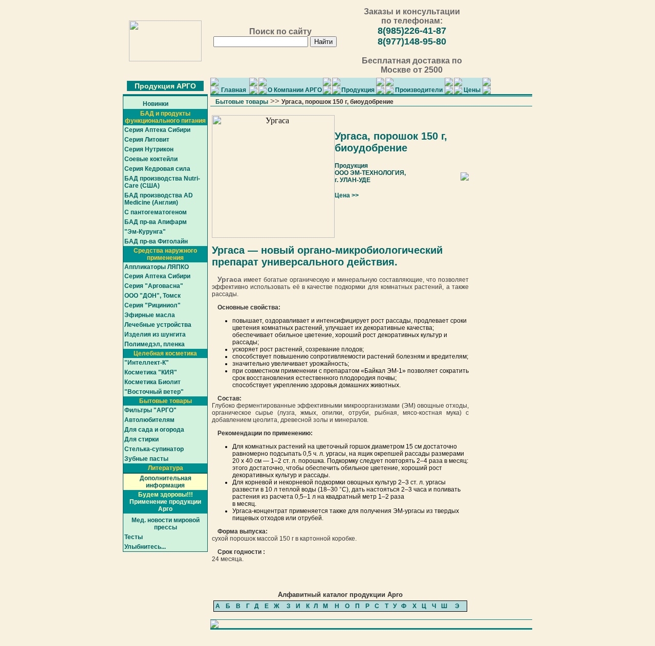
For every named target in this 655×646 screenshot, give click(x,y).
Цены (472, 90)
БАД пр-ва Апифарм (155, 222)
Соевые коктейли (151, 159)
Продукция (358, 90)
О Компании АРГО (295, 90)
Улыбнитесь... (145, 546)
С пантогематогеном (155, 212)
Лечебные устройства (157, 324)
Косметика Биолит (152, 382)
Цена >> (347, 195)
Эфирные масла (149, 315)
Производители (419, 90)
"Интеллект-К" (146, 362)
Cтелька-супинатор (154, 449)
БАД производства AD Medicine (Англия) (158, 199)
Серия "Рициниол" (152, 305)
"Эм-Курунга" (145, 231)
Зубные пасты (146, 458)
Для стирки (141, 439)
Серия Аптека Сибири (157, 129)
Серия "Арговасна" (153, 285)
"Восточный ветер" (154, 391)
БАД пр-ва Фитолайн (156, 241)
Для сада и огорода (154, 429)
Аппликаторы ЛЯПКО (156, 267)
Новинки (155, 103)
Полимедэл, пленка (154, 344)
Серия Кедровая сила (157, 168)
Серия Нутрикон (148, 149)
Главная (233, 90)
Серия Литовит (146, 139)
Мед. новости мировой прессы (166, 524)
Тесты (133, 537)
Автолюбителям (149, 420)
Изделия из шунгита (155, 334)
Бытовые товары (241, 101)
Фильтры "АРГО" (150, 410)
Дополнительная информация (165, 482)
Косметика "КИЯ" (150, 372)
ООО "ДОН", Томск (152, 295)
